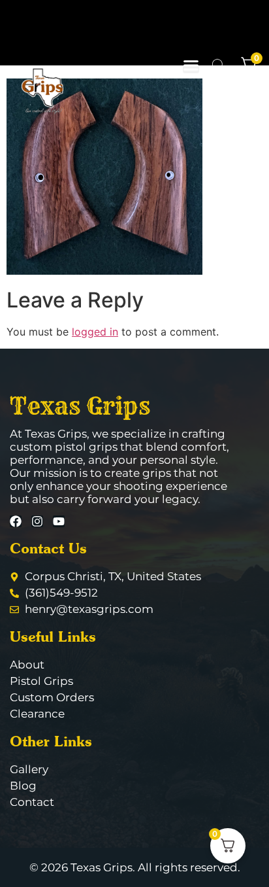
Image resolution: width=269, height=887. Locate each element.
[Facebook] (16, 521)
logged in (95, 331)
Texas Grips (80, 405)
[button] (191, 65)
